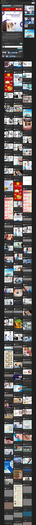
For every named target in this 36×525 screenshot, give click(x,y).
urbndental (16, 263)
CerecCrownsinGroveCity (27, 359)
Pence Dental (7, 116)
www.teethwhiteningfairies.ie (18, 5)
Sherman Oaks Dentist (17, 103)
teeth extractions (26, 94)
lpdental (7, 500)
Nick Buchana (26, 367)
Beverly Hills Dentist (8, 154)
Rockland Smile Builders (18, 521)
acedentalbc (26, 188)
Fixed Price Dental (27, 407)
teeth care (7, 51)
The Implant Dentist (8, 477)
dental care (4, 39)
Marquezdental (7, 372)
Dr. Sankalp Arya (26, 444)
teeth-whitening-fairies (27, 475)
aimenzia (26, 134)
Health (7, 381)
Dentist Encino (7, 103)
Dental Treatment (17, 408)
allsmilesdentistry (27, 216)
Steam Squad (7, 422)
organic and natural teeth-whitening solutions (12, 35)
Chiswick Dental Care (27, 467)
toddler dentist (17, 169)
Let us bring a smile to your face (28, 467)
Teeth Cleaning (18, 39)
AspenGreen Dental (8, 244)
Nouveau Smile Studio (17, 383)
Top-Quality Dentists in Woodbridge (10, 459)
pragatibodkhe (17, 372)
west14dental (26, 386)
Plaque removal (11, 39)
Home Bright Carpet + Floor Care (9, 195)
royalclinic (26, 345)
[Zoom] (8, 5)
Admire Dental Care (17, 455)
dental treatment (8, 488)
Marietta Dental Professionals (18, 72)
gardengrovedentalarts (27, 484)
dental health (16, 211)
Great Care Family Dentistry (18, 396)
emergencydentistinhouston (28, 224)
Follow (21, 43)
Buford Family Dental (27, 71)
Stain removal (14, 39)
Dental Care (16, 352)
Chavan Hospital (26, 395)
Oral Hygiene (7, 39)
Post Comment (20, 48)
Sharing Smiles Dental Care (28, 368)
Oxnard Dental (17, 116)
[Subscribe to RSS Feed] (16, 1)
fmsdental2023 (17, 468)
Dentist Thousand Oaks (27, 107)
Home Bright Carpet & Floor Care (9, 196)
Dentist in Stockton (8, 71)
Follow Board (20, 51)
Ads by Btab (12, 7)
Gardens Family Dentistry (8, 523)
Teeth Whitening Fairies (5, 40)
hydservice (26, 394)
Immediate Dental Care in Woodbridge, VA (19, 432)
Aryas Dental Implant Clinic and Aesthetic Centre (20, 444)
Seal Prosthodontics (27, 378)
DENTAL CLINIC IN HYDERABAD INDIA (19, 483)
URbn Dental (16, 252)
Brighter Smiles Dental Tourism (18, 90)
